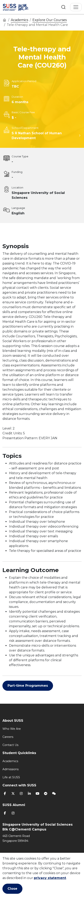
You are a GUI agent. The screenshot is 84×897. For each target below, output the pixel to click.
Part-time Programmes (28, 686)
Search (63, 7)
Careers (7, 737)
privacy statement (50, 878)
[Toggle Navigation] (76, 7)
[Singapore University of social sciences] (20, 7)
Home (4, 20)
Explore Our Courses (49, 20)
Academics (19, 20)
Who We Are (11, 729)
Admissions (10, 769)
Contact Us (10, 745)
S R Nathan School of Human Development (37, 135)
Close (12, 889)
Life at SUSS (11, 777)
